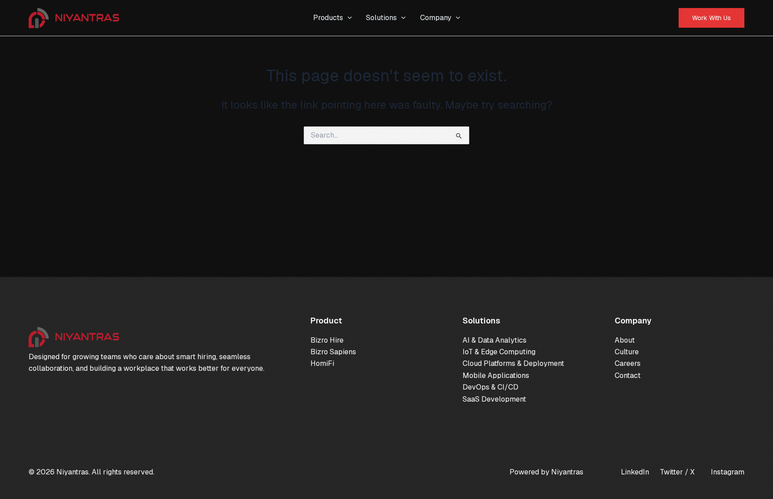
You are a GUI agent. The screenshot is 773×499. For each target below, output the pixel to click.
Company (435, 17)
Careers (628, 363)
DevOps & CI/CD (490, 387)
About (625, 340)
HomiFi (322, 363)
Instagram (727, 472)
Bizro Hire (327, 340)
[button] (347, 18)
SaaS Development (494, 399)
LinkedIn (635, 472)
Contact (628, 375)
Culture (627, 351)
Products (328, 17)
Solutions (381, 17)
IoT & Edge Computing (499, 351)
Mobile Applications (496, 375)
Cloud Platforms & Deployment (513, 363)
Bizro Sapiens (333, 351)
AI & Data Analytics (495, 340)
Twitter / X (677, 472)
